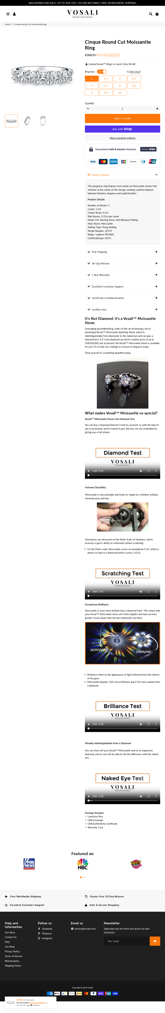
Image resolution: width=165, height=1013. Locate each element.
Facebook (46, 928)
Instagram (46, 938)
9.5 (106, 92)
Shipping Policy (13, 965)
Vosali (7, 24)
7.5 (106, 85)
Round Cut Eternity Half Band (42, 1002)
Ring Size (90, 71)
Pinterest (46, 933)
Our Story (10, 932)
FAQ (7, 941)
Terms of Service (13, 956)
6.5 (134, 78)
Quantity (89, 103)
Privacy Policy (12, 951)
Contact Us (11, 937)
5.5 (106, 78)
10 (119, 92)
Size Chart (135, 71)
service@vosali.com (85, 928)
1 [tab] (81, 877)
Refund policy (12, 960)
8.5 (134, 85)
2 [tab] (84, 877)
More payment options (123, 137)
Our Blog (10, 946)
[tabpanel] (29, 865)
